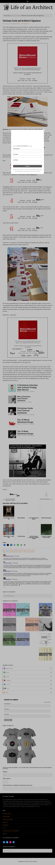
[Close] (44, 130)
